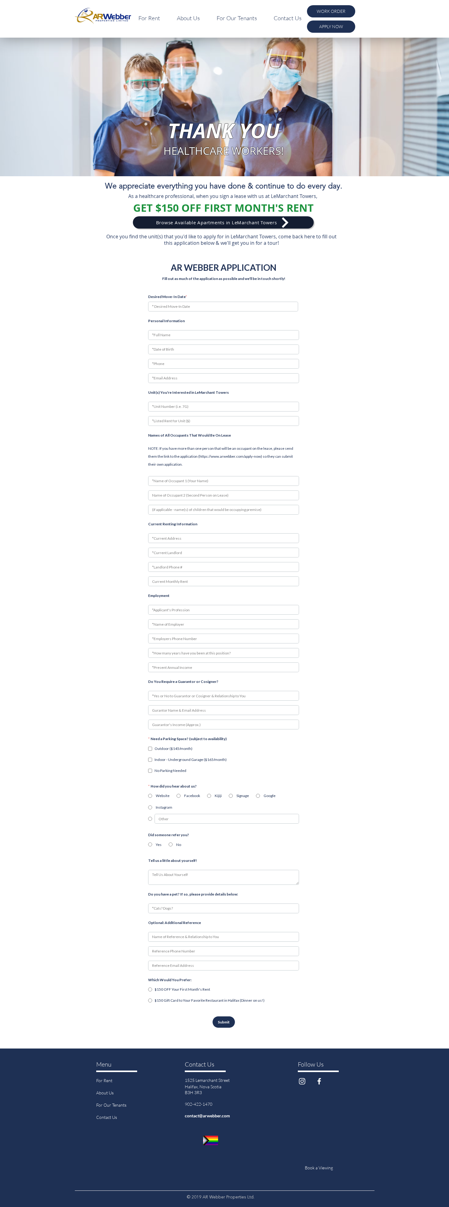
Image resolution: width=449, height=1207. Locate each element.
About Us (105, 1092)
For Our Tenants (111, 1105)
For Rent (104, 1080)
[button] (149, 18)
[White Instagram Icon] (302, 1081)
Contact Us (106, 1117)
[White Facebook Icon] (319, 1081)
